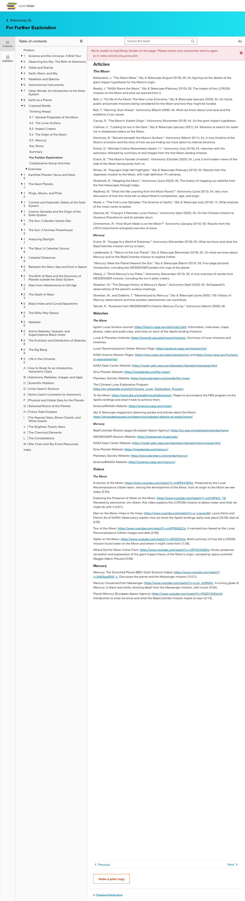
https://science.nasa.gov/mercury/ (151, 462)
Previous (104, 864)
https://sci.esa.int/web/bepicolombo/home (200, 430)
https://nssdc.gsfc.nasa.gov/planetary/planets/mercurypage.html (176, 443)
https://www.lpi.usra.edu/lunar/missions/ (158, 337)
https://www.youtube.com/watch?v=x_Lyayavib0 (177, 513)
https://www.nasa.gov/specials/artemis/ (162, 354)
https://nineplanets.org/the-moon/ (147, 372)
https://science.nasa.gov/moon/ (150, 406)
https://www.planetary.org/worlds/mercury (159, 455)
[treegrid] (51, 249)
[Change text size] (240, 41)
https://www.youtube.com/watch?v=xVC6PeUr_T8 (191, 498)
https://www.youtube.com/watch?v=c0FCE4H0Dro (174, 549)
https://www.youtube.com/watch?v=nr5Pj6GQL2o (152, 528)
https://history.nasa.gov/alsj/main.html (160, 327)
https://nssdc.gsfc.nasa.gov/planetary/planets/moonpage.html (174, 365)
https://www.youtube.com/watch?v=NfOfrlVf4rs (153, 539)
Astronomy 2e (20, 20)
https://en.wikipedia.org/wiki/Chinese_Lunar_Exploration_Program (138, 389)
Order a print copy (111, 879)
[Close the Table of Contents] (81, 41)
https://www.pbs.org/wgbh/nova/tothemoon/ (142, 395)
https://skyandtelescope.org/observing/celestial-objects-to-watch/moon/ (143, 416)
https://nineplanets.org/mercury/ (146, 449)
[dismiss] (241, 53)
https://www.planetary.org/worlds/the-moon (160, 378)
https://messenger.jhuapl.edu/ (157, 436)
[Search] (193, 41)
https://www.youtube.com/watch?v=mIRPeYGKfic (159, 483)
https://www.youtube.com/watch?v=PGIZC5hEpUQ (187, 593)
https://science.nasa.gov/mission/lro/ (181, 348)
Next (231, 864)
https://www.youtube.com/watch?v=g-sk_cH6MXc (178, 583)
